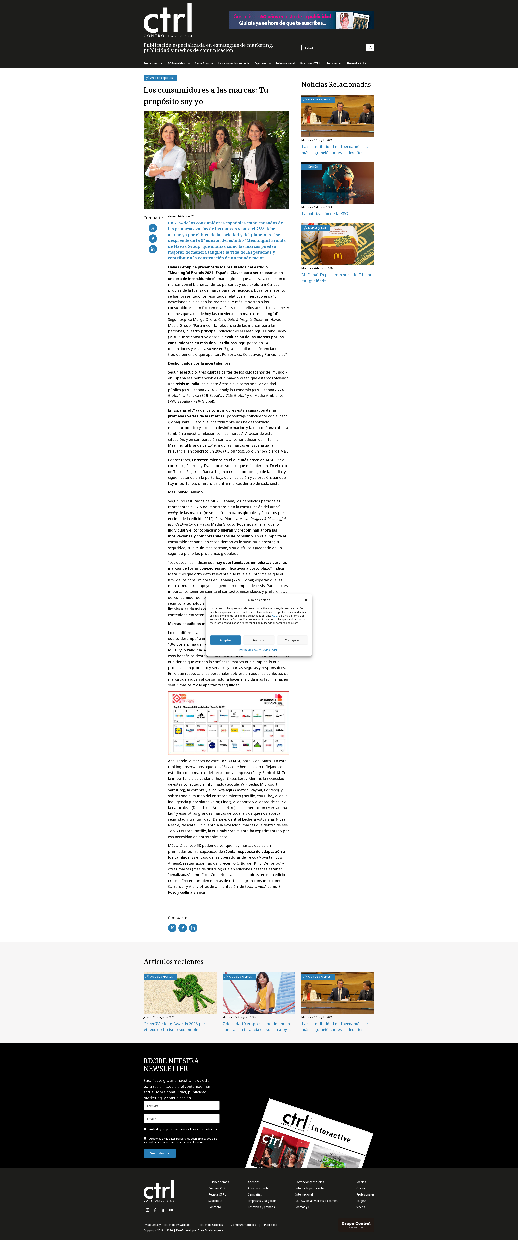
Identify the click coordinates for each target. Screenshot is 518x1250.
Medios (361, 1182)
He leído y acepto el (448, 1222)
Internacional (304, 1194)
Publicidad (270, 1225)
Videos (360, 1207)
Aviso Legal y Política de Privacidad (167, 1225)
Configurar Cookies (243, 1225)
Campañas (255, 1194)
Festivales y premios (261, 1207)
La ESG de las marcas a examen (316, 1201)
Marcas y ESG (304, 1207)
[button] (306, 600)
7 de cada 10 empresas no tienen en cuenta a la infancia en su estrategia (257, 1026)
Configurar (292, 640)
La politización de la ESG (324, 213)
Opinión (361, 1188)
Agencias (254, 1182)
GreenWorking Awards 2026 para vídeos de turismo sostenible (176, 1026)
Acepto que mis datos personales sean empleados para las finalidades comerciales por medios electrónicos (455, 1232)
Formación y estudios (309, 1182)
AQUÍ (275, 616)
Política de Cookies (250, 650)
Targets (361, 1201)
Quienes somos (218, 1182)
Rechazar (259, 640)
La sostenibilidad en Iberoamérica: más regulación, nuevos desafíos (334, 1026)
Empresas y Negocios (262, 1201)
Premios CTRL (217, 1188)
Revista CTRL (217, 1194)
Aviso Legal (270, 650)
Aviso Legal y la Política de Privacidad (461, 1222)
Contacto (214, 1207)
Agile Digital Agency (211, 1230)
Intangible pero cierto (309, 1188)
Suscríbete (215, 1201)
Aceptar (225, 640)
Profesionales (365, 1194)
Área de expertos (259, 1188)
